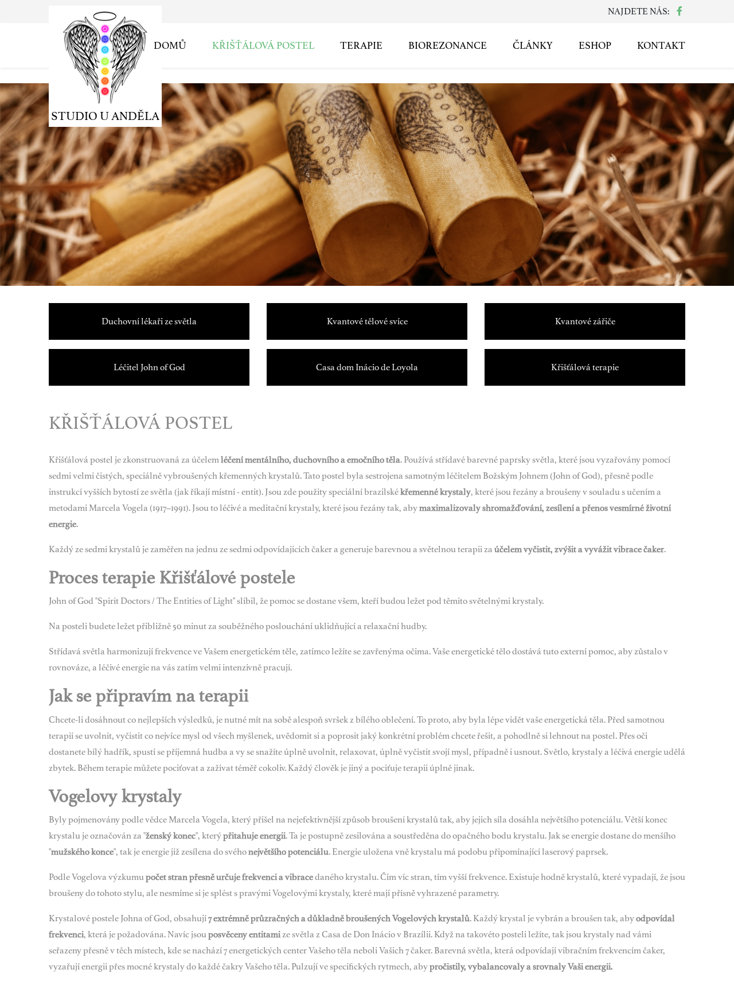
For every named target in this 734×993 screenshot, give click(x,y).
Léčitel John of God (149, 367)
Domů (170, 45)
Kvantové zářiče (585, 321)
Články (533, 45)
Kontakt (661, 45)
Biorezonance (447, 45)
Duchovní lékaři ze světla (149, 321)
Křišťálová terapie (585, 367)
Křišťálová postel (263, 45)
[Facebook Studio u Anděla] (679, 11)
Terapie (361, 45)
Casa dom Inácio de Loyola (367, 367)
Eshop (595, 45)
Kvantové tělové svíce (367, 321)
